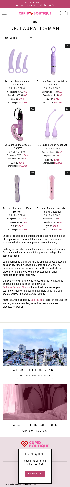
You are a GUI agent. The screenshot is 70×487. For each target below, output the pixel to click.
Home (34, 21)
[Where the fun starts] (35, 347)
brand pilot (32, 484)
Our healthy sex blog (35, 376)
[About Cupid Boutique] (35, 402)
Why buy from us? (35, 431)
